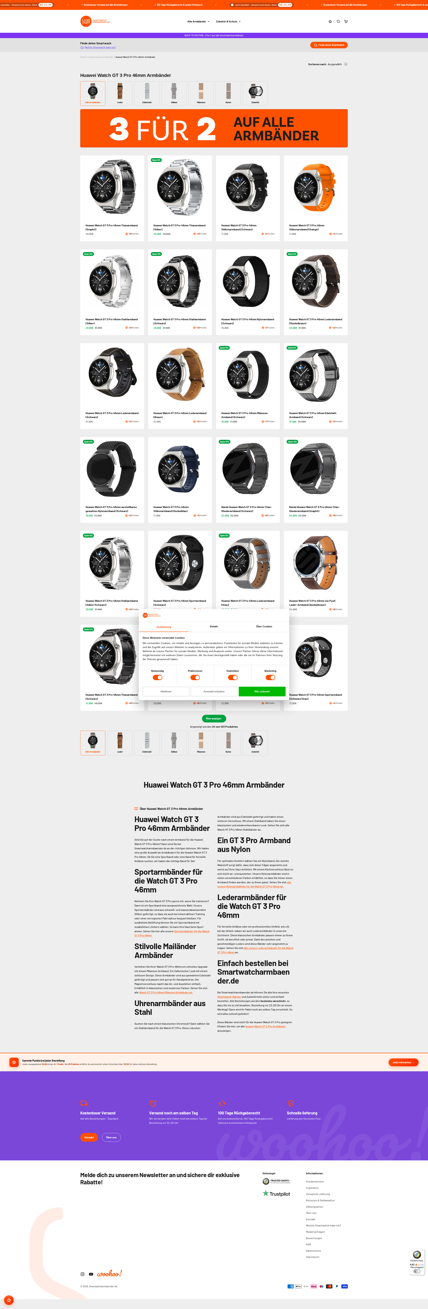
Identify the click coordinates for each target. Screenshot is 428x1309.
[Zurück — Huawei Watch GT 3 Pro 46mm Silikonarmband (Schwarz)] (220, 187)
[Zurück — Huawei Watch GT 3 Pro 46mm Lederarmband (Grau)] (220, 562)
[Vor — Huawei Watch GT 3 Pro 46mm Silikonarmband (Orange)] (343, 187)
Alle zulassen (262, 691)
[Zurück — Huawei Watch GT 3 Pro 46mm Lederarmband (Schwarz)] (84, 375)
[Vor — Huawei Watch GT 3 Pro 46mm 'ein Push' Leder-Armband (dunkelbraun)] (343, 562)
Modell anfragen (315, 1231)
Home (83, 57)
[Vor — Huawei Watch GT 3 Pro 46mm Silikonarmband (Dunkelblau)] (208, 469)
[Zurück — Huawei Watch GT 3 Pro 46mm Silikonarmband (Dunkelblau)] (152, 469)
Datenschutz (313, 1250)
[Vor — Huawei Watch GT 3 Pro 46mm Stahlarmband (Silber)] (140, 281)
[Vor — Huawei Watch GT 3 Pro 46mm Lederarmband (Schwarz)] (140, 375)
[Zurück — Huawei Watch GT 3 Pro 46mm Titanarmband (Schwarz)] (84, 656)
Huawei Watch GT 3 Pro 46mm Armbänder (135, 57)
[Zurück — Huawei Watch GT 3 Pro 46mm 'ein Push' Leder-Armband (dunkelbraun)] (288, 562)
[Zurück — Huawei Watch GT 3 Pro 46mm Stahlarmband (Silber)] (84, 281)
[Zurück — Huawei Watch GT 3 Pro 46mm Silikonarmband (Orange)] (288, 187)
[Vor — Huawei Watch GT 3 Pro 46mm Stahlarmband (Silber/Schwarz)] (140, 562)
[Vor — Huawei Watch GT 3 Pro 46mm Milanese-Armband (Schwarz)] (276, 375)
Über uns (111, 1137)
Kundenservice (315, 1181)
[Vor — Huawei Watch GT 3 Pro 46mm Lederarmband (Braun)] (208, 375)
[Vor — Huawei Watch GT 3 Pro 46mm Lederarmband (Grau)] (276, 562)
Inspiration (312, 1187)
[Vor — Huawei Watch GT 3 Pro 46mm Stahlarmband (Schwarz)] (208, 281)
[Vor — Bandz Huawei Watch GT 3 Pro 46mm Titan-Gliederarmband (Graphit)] (343, 469)
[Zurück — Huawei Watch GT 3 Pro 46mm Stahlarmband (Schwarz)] (152, 281)
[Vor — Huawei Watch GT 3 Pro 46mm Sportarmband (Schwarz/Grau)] (343, 656)
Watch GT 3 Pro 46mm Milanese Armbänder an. (166, 992)
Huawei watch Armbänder (100, 57)
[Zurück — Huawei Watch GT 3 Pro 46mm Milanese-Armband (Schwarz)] (220, 375)
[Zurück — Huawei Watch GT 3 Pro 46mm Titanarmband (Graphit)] (84, 187)
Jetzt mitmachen (402, 1062)
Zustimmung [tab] (163, 626)
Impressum (312, 1256)
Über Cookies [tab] (264, 626)
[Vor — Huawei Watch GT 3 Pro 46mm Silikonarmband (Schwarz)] (276, 187)
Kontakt (89, 1137)
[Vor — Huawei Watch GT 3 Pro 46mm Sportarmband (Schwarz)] (208, 562)
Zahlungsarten (314, 1206)
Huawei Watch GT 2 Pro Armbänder (265, 1026)
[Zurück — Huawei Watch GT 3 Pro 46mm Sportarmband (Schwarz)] (152, 562)
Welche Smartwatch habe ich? (100, 47)
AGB (308, 1244)
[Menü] (423, 1251)
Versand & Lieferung (318, 1194)
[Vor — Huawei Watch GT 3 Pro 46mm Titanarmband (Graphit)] (140, 187)
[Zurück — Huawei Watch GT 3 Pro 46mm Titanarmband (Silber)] (152, 187)
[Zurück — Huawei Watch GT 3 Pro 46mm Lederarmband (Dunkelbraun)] (288, 281)
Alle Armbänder (196, 21)
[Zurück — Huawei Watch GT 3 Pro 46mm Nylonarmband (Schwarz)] (220, 281)
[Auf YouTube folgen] (91, 1274)
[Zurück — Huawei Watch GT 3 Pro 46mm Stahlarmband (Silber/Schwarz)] (84, 562)
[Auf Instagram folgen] (82, 1274)
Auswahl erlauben (214, 691)
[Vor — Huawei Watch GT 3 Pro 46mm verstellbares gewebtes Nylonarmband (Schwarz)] (140, 469)
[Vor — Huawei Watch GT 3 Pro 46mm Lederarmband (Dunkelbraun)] (343, 281)
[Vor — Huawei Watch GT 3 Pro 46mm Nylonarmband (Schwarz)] (276, 281)
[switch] (195, 677)
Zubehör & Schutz (226, 21)
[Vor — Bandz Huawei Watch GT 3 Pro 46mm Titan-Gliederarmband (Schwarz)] (276, 469)
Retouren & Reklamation (320, 1200)
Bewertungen (314, 1238)
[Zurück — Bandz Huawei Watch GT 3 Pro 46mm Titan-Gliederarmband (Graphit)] (288, 469)
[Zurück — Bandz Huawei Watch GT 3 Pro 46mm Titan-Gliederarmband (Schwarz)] (220, 469)
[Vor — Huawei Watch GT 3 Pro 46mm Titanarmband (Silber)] (208, 187)
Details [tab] (214, 626)
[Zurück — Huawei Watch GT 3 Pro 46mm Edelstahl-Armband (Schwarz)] (288, 375)
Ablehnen (166, 691)
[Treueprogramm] (9, 1300)
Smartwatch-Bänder (229, 996)
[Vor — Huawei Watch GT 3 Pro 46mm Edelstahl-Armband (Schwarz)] (343, 375)
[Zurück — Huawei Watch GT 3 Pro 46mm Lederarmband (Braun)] (152, 375)
